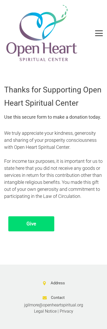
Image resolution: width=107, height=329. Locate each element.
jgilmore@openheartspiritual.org (53, 305)
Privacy (66, 311)
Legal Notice (45, 311)
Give (31, 224)
